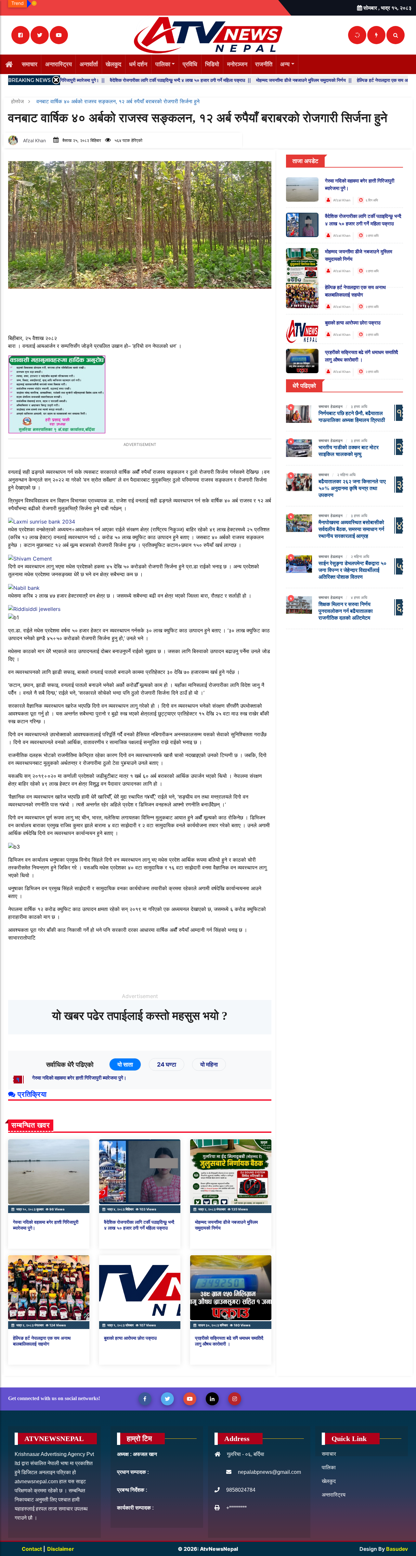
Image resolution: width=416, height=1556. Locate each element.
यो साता (125, 1064)
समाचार (29, 64)
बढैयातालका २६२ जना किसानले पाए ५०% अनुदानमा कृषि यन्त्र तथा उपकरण (352, 488)
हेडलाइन (337, 406)
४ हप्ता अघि (359, 597)
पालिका (162, 64)
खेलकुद (113, 64)
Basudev (397, 1549)
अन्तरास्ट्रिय (58, 64)
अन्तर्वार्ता (89, 64)
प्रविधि (190, 64)
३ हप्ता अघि (359, 406)
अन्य (285, 64)
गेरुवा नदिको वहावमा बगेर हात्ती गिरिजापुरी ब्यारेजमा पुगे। (79, 1078)
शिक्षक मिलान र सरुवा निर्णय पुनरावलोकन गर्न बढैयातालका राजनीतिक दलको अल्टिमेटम (345, 611)
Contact (32, 1549)
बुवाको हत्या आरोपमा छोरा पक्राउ (130, 1338)
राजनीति (263, 64)
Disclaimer (60, 1549)
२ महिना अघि (346, 474)
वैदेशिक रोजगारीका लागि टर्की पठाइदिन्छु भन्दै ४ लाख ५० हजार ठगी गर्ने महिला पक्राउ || (140, 80)
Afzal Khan (34, 140)
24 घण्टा (166, 1064)
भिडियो (212, 64)
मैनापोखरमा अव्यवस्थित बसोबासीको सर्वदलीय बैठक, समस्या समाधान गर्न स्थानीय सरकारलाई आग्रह (351, 529)
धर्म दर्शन (138, 64)
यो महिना (209, 1064)
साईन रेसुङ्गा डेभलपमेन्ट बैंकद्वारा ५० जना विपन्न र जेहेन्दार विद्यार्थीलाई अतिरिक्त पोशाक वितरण (352, 570)
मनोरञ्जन (237, 64)
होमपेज (18, 101)
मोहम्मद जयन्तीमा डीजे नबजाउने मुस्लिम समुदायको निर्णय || (263, 80)
